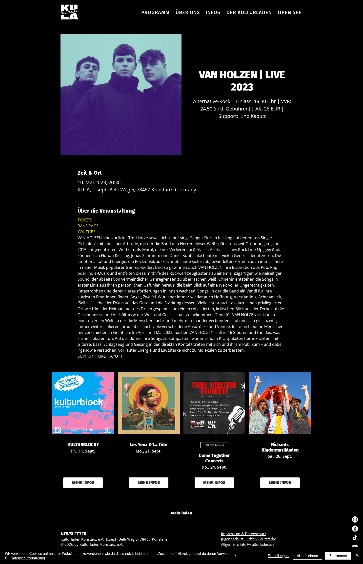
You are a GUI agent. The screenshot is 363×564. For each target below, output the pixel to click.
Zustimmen (338, 555)
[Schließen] (357, 555)
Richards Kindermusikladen (280, 447)
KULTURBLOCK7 (83, 444)
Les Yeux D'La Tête (148, 444)
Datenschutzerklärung (28, 557)
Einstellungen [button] (278, 555)
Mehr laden (181, 513)
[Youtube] (355, 547)
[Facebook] (355, 529)
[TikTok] (355, 538)
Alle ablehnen (307, 555)
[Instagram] (355, 519)
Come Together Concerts (214, 458)
